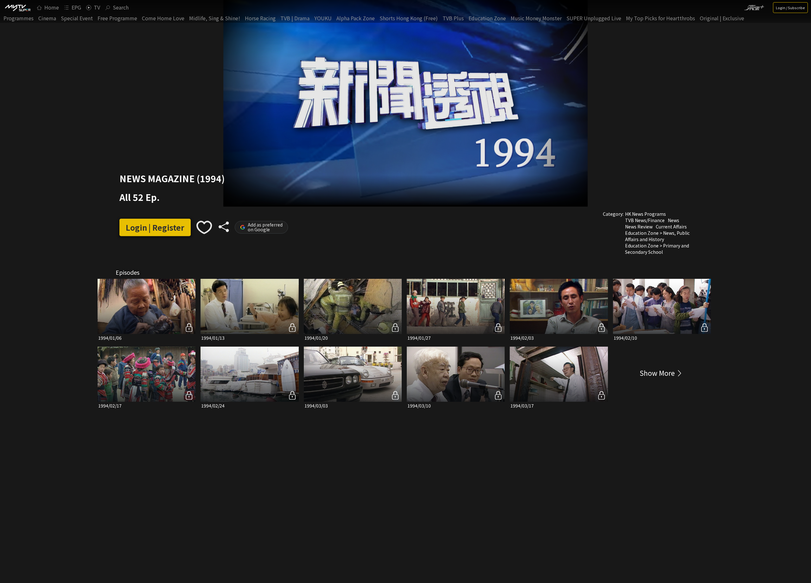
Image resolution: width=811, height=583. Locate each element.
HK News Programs (645, 214)
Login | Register (155, 227)
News (673, 220)
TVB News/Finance (645, 220)
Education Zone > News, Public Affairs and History (657, 236)
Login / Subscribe (790, 7)
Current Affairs (671, 226)
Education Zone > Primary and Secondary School (657, 248)
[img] (17, 8)
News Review (639, 226)
